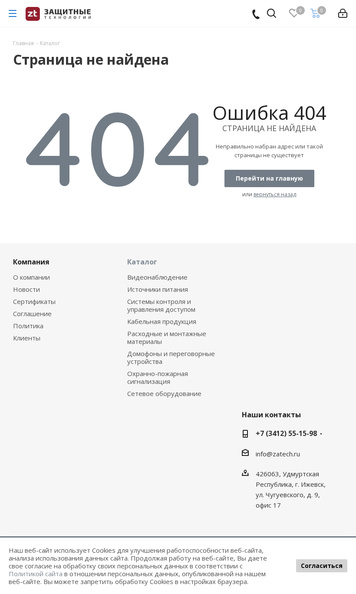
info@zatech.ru (278, 453)
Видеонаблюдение (157, 277)
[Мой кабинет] (342, 13)
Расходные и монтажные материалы (166, 337)
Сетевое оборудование (164, 393)
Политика (28, 325)
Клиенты (26, 337)
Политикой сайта (36, 573)
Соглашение (32, 313)
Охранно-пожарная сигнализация (157, 377)
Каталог (142, 262)
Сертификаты (34, 301)
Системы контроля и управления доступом (161, 305)
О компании (31, 277)
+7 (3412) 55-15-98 (286, 433)
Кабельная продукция (161, 321)
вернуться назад (275, 194)
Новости (26, 289)
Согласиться (322, 565)
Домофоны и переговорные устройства (171, 357)
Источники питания (157, 289)
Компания (31, 262)
